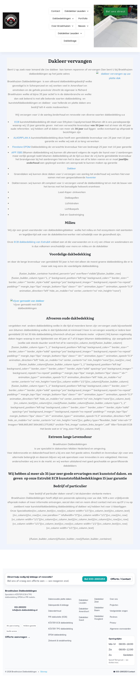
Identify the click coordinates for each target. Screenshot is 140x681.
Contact (131, 671)
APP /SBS (16, 152)
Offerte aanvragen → (17, 636)
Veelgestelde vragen (119, 611)
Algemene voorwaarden (120, 629)
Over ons (114, 599)
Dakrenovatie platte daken (59, 599)
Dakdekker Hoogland (99, 617)
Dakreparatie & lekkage (58, 605)
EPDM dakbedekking (57, 635)
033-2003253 (20, 607)
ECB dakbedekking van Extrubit (32, 241)
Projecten (114, 605)
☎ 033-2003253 (120, 671)
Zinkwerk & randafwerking (59, 640)
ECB (16, 121)
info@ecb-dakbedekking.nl (24, 610)
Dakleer (72, 168)
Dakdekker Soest (83, 618)
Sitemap (43, 671)
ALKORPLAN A (22, 137)
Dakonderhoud (54, 611)
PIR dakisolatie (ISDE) (57, 617)
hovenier (91, 177)
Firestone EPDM (21, 146)
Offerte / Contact (120, 578)
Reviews (113, 617)
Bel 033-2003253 (94, 578)
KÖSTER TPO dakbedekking (60, 629)
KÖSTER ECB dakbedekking (60, 623)
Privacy (113, 623)
